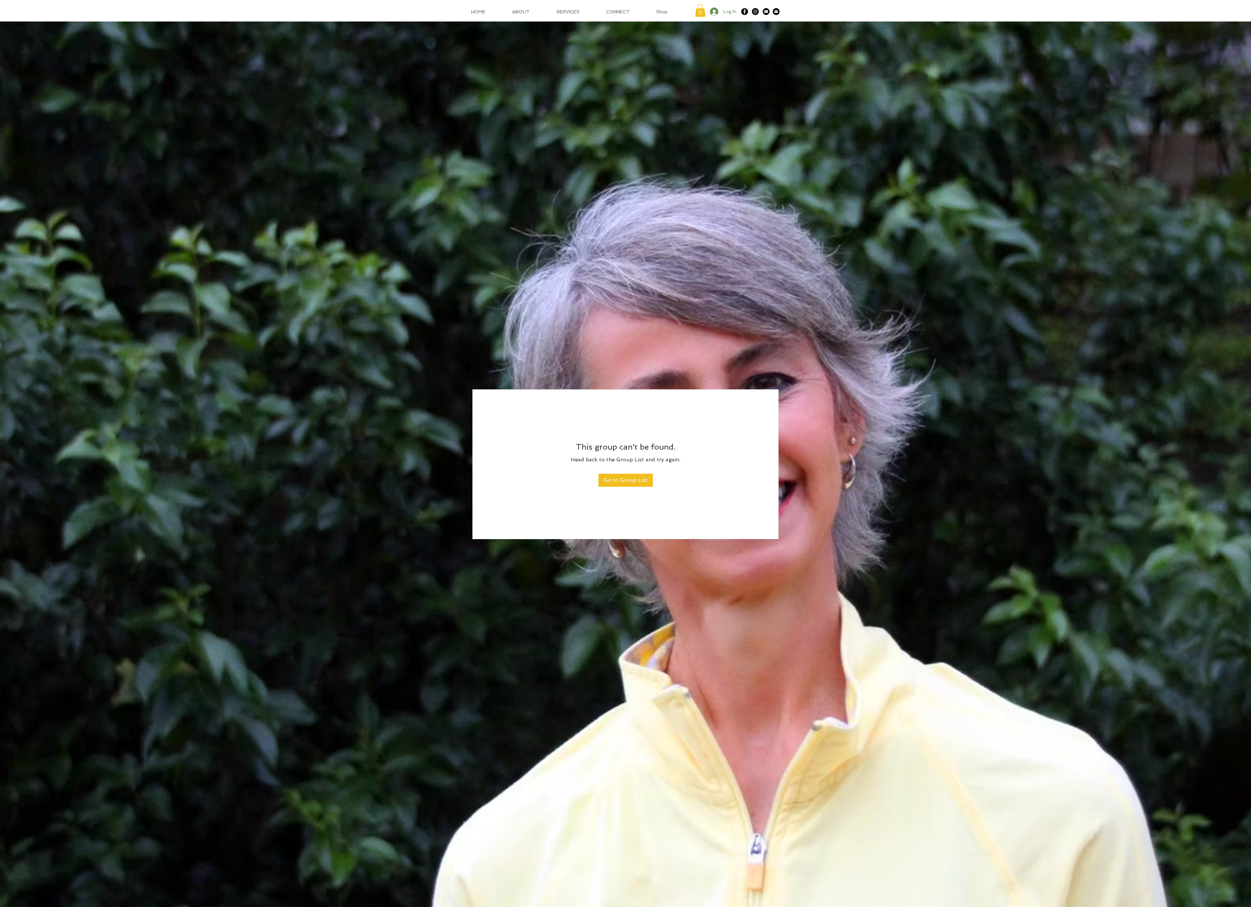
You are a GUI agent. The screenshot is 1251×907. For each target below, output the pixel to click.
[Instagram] (755, 11)
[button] (700, 10)
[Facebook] (744, 11)
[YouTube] (766, 11)
